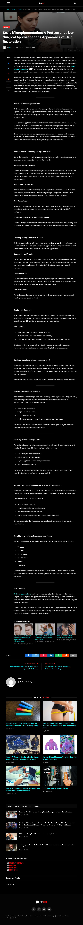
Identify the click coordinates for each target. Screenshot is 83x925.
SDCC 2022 (13, 870)
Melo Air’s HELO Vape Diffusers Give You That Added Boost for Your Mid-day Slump (22, 724)
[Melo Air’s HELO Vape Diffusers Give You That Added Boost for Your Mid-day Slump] (23, 711)
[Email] (8, 89)
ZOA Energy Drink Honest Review (55, 788)
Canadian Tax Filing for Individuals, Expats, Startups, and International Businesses (46, 812)
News (17, 806)
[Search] (75, 3)
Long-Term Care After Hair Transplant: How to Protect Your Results (43, 638)
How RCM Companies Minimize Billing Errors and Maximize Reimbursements (23, 789)
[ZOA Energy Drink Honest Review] (60, 776)
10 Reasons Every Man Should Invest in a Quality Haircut (37, 834)
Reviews (37, 806)
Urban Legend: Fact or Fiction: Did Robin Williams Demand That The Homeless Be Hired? (46, 846)
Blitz (10, 47)
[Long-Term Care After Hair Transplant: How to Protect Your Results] (45, 629)
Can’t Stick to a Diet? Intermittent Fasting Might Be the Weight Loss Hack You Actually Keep (59, 725)
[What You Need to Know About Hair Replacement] (66, 629)
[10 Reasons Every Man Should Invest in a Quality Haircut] (11, 836)
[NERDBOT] (41, 3)
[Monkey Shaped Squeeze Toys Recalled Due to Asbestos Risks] (60, 744)
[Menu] (8, 3)
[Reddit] (8, 79)
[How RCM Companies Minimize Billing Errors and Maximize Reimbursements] (23, 776)
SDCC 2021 (13, 868)
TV (30, 806)
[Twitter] (8, 68)
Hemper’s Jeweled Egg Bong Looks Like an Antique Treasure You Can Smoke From (22, 758)
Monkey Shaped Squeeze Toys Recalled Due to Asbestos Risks (60, 758)
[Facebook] (8, 63)
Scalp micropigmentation (22, 594)
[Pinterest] (8, 74)
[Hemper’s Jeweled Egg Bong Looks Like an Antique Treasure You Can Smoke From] (23, 744)
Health (6, 27)
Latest (10, 806)
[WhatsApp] (8, 84)
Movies (24, 806)
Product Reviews (16, 863)
